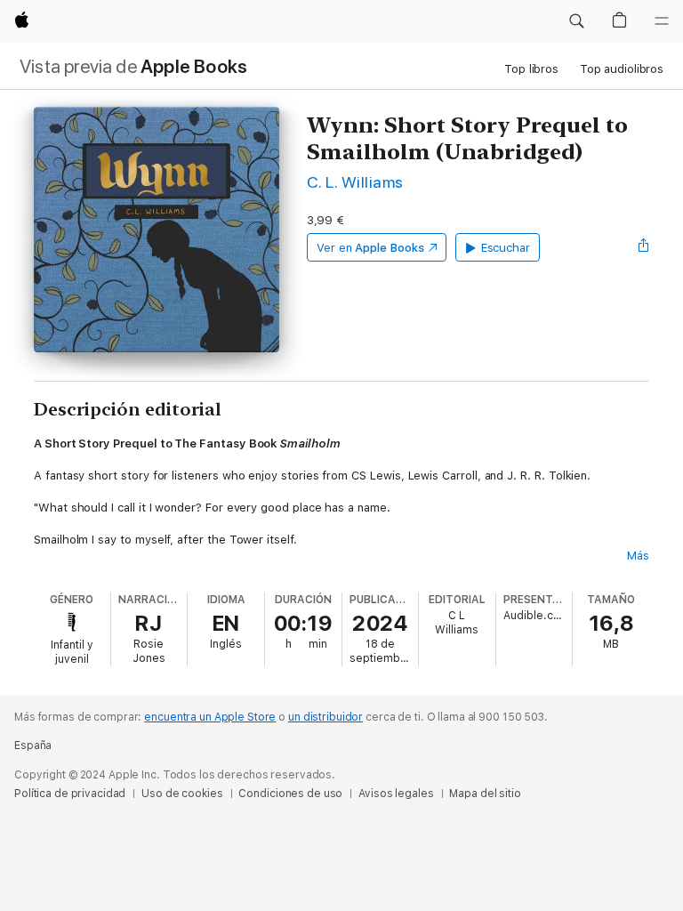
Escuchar (505, 247)
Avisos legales (395, 793)
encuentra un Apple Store (210, 717)
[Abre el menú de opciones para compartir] (644, 247)
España (33, 745)
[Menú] (661, 21)
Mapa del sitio (484, 793)
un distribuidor (325, 717)
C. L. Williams (355, 182)
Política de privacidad (69, 793)
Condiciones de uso (290, 793)
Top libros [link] (531, 69)
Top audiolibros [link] (621, 69)
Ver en (370, 247)
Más (638, 555)
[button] (576, 21)
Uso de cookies (181, 793)
